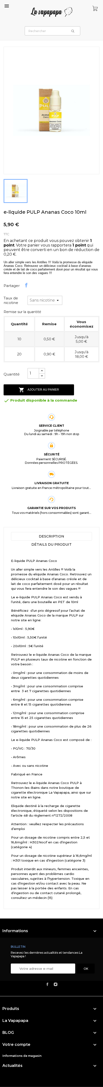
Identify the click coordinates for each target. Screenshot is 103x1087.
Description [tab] (51, 536)
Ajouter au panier (39, 390)
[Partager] (26, 285)
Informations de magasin (21, 1056)
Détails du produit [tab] (51, 544)
